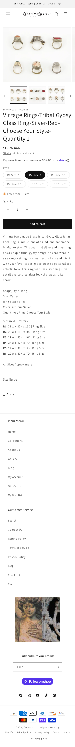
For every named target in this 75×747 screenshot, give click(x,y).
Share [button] (10, 394)
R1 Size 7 (15, 176)
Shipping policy (39, 738)
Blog (11, 468)
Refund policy (24, 732)
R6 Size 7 (62, 185)
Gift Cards (14, 486)
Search (12, 520)
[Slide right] (70, 96)
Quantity (8, 201)
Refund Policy (17, 538)
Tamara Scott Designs (35, 727)
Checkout (14, 575)
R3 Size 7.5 (60, 176)
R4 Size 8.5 (16, 185)
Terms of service (61, 732)
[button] (8, 14)
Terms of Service (18, 547)
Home (12, 431)
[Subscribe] (57, 667)
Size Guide (10, 379)
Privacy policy (42, 732)
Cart (10, 584)
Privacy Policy (16, 557)
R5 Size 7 (40, 185)
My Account (15, 477)
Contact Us (15, 529)
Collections (15, 440)
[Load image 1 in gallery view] (18, 94)
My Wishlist (15, 495)
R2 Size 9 (35, 175)
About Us (14, 450)
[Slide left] (4, 96)
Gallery (12, 459)
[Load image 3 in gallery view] (56, 94)
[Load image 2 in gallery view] (37, 94)
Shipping (7, 153)
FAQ (10, 566)
